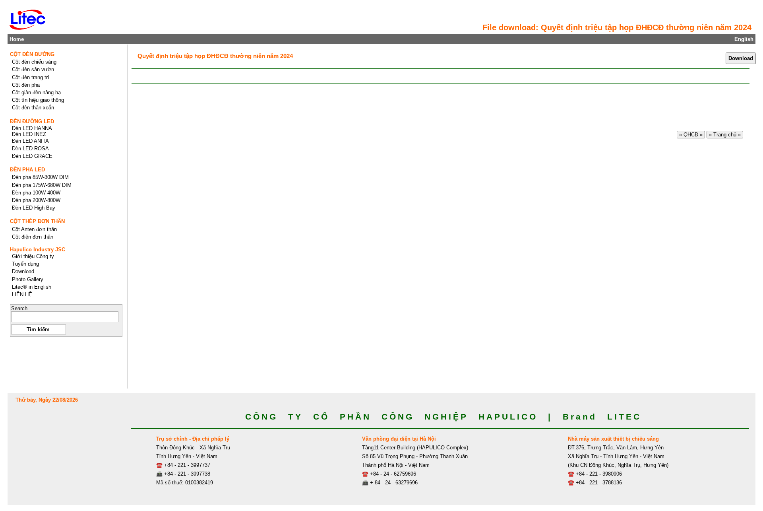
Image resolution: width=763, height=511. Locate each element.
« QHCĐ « (691, 135)
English (743, 39)
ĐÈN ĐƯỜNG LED (32, 121)
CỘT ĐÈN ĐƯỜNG (32, 54)
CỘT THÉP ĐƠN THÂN (37, 221)
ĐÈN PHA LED (27, 170)
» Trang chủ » (724, 135)
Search (19, 308)
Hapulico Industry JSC (37, 250)
